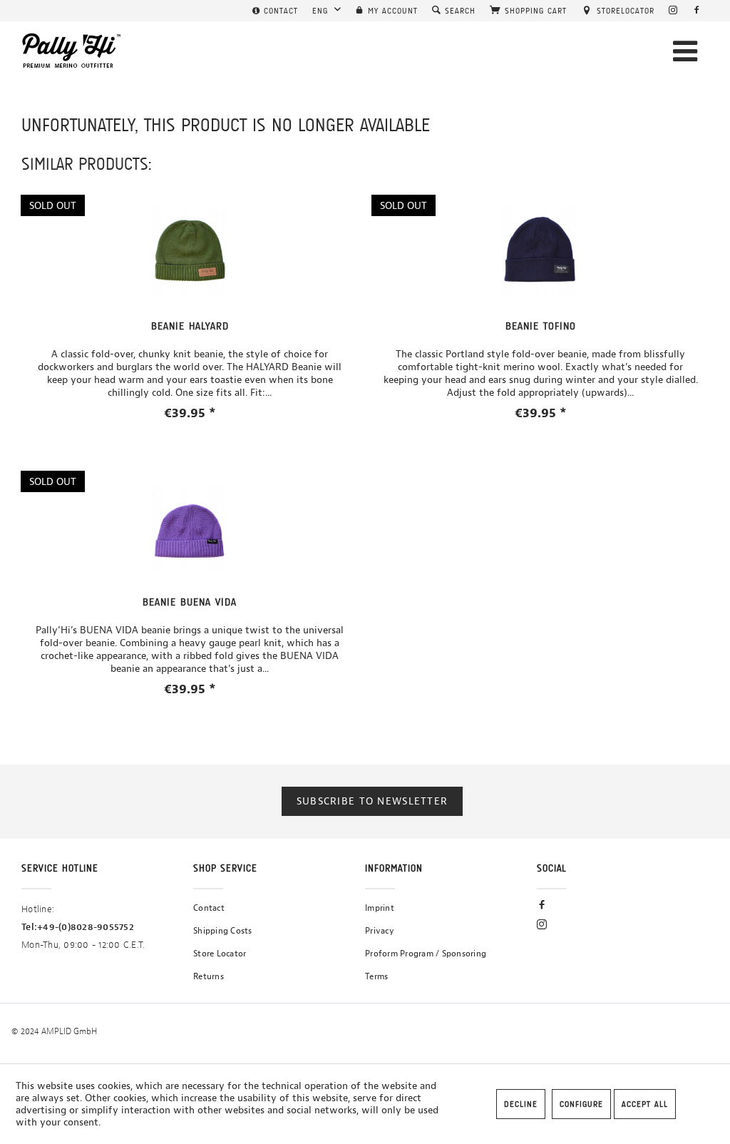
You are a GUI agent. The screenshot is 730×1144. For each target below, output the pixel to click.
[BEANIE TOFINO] (540, 252)
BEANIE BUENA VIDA (190, 602)
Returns (208, 976)
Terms (376, 976)
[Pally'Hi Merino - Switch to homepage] (72, 50)
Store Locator (219, 953)
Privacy (379, 930)
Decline (521, 1104)
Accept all (645, 1104)
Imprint (379, 908)
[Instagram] (673, 10)
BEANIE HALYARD (190, 326)
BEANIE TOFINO (540, 326)
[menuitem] (275, 10)
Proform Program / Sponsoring (425, 953)
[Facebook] (697, 10)
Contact (209, 908)
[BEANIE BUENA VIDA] (190, 528)
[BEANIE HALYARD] (190, 252)
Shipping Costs (222, 930)
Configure (581, 1104)
